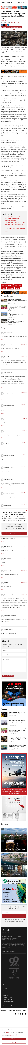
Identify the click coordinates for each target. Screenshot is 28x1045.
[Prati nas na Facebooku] (15, 1014)
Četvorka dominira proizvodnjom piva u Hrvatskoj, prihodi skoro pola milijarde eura (18, 714)
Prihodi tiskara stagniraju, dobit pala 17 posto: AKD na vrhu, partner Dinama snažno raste (17, 321)
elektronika (18, 285)
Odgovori (2, 339)
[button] (2, 25)
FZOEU (3, 288)
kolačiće (7, 1032)
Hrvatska (10, 288)
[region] (14, 1036)
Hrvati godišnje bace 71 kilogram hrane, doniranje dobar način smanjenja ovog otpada (15, 230)
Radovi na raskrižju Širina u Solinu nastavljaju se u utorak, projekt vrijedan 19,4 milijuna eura (17, 747)
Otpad (17, 288)
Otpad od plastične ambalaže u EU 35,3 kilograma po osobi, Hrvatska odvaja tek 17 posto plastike (15, 224)
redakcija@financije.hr (11, 938)
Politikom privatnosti (14, 1035)
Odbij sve (14, 1042)
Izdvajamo (4, 20)
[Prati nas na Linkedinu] (20, 1014)
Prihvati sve (14, 1039)
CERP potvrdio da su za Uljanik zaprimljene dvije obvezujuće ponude (17, 722)
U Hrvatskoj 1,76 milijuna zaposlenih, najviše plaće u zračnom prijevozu (17, 300)
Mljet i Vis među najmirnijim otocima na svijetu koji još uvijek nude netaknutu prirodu (17, 314)
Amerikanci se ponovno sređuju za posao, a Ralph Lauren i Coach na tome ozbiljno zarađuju (17, 738)
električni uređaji (6, 285)
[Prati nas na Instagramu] (18, 1014)
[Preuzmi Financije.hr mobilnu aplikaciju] (19, 2)
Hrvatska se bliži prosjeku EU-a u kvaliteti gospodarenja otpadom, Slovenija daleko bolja (13, 218)
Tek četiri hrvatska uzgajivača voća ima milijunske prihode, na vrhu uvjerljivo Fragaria (17, 307)
